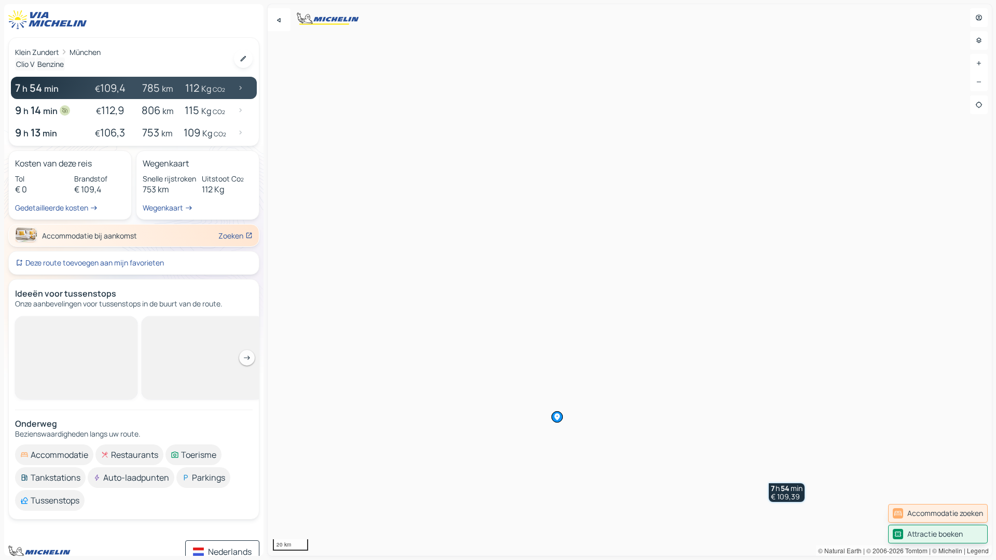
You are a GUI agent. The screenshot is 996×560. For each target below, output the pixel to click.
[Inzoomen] (979, 63)
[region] (630, 280)
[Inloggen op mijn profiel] (979, 17)
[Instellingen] (979, 40)
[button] (787, 492)
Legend (978, 550)
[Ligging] (979, 104)
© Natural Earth (840, 550)
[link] (938, 513)
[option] (54, 454)
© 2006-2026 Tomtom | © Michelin (914, 550)
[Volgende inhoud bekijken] (247, 358)
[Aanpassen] (243, 58)
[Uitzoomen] (979, 82)
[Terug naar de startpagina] (49, 19)
